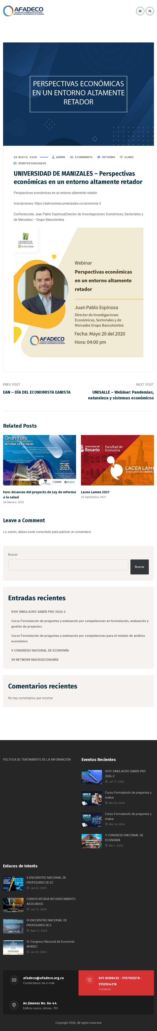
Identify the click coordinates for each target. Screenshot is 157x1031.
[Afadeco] (23, 11)
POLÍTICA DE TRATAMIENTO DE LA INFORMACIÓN (37, 759)
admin (60, 157)
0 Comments (83, 157)
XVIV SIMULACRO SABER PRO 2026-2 (38, 612)
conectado (43, 532)
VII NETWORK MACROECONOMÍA (34, 660)
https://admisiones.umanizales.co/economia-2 (68, 203)
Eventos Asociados (32, 163)
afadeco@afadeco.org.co (43, 978)
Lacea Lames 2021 (95, 492)
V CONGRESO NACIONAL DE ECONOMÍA (40, 650)
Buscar (13, 554)
